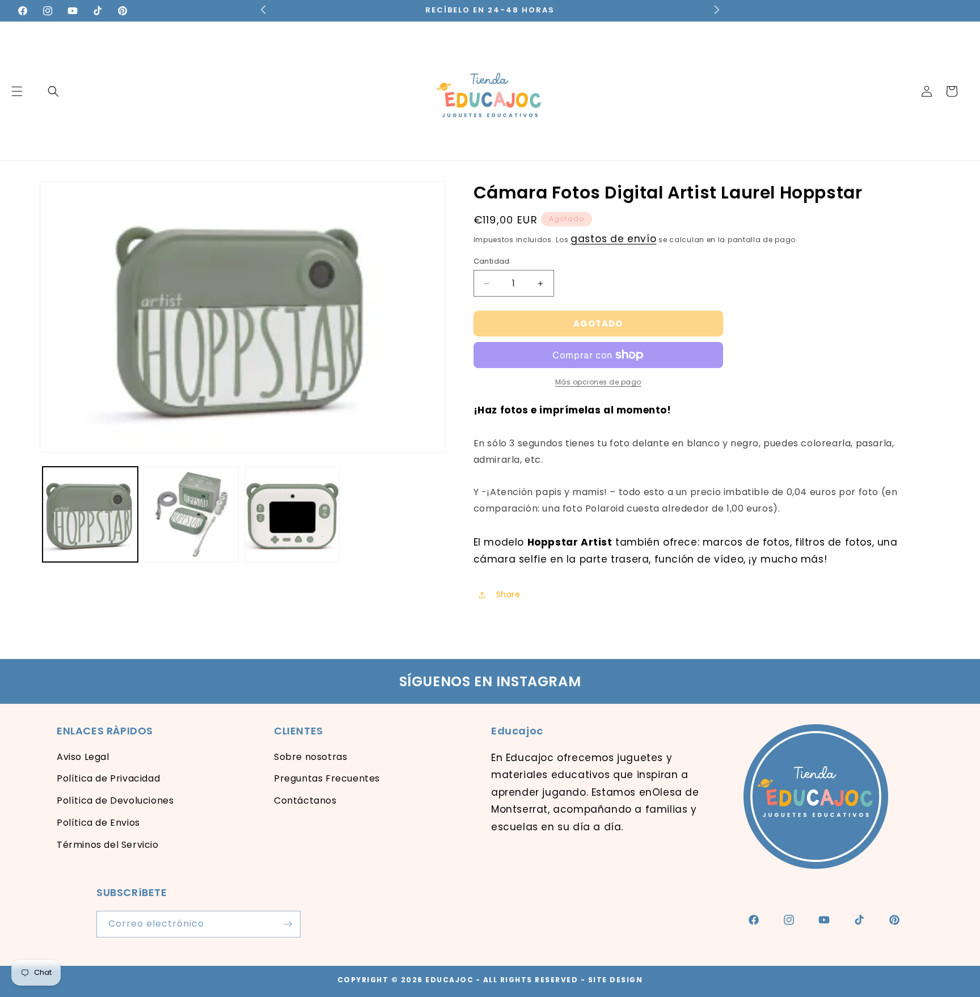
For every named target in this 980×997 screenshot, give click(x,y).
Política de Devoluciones (115, 800)
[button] (53, 91)
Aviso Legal (83, 756)
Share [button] (508, 594)
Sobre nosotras (310, 756)
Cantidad (492, 261)
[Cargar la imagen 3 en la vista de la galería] (292, 514)
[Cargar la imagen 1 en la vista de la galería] (90, 514)
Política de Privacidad (108, 778)
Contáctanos (305, 800)
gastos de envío (614, 239)
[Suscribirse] (287, 924)
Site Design (615, 980)
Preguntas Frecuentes (327, 778)
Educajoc (449, 980)
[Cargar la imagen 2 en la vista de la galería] (191, 514)
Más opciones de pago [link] (598, 382)
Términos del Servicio (108, 844)
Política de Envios (98, 822)
